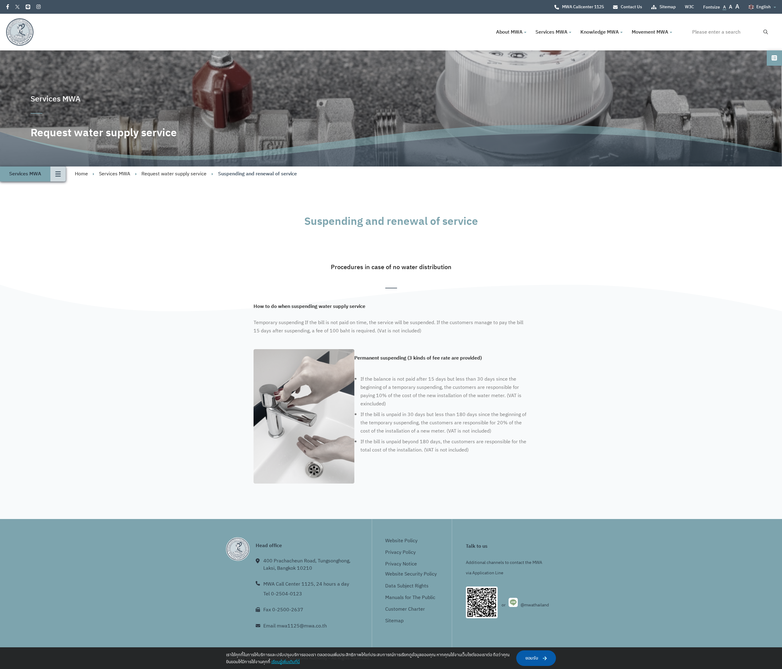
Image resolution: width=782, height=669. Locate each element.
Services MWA (114, 174)
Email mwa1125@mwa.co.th (295, 626)
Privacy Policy (400, 552)
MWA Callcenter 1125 (583, 6)
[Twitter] (17, 7)
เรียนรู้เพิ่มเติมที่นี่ (285, 661)
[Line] (28, 6)
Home (81, 174)
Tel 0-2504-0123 (282, 594)
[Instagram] (38, 6)
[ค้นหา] (765, 32)
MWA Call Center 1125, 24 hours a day (306, 584)
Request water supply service (173, 174)
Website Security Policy (411, 574)
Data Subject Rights (407, 586)
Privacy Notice (401, 564)
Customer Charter (405, 609)
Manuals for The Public (410, 598)
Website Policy (401, 541)
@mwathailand (535, 605)
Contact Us (631, 6)
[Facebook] (7, 6)
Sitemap (668, 6)
